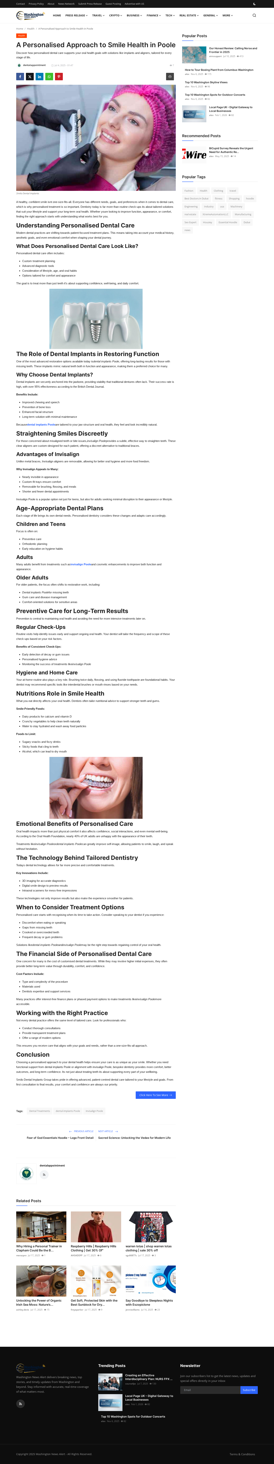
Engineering (191, 206)
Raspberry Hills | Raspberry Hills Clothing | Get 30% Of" (93, 1248)
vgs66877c (131, 1255)
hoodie (250, 198)
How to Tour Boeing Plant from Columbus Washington (219, 69)
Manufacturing (243, 214)
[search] (254, 15)
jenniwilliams (133, 1309)
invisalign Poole (80, 564)
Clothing (218, 190)
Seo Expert (190, 222)
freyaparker (77, 1309)
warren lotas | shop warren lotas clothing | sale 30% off (149, 1248)
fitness (218, 198)
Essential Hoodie (228, 222)
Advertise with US (134, 3)
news (187, 230)
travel (233, 190)
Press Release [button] (75, 15)
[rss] (20, 1404)
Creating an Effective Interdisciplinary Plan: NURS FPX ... (148, 1377)
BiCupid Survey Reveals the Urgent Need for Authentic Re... (231, 150)
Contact (20, 3)
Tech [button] (169, 15)
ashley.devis (22, 1309)
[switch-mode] (255, 4)
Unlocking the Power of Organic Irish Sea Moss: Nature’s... (39, 1302)
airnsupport (215, 56)
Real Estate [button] (187, 15)
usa (222, 206)
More (226, 15)
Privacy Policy (36, 3)
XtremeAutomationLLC (215, 214)
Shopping (234, 198)
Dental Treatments (39, 1111)
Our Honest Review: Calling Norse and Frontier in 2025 (233, 50)
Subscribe (249, 1390)
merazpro (21, 1255)
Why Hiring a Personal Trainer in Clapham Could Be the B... (39, 1248)
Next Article (106, 1131)
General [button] (209, 15)
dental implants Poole (41, 424)
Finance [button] (152, 15)
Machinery (236, 206)
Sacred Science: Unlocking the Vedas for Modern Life (134, 1138)
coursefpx (130, 1383)
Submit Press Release (90, 3)
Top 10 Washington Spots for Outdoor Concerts (215, 94)
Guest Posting (113, 3)
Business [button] (133, 15)
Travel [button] (97, 15)
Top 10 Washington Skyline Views (206, 82)
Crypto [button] (114, 15)
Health (30, 28)
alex (187, 74)
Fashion (189, 190)
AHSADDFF (76, 1255)
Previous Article (83, 1131)
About (51, 3)
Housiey (207, 222)
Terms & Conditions (242, 1454)
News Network (66, 3)
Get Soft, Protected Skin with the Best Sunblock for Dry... (94, 1302)
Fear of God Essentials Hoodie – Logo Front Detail (60, 1138)
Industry (209, 206)
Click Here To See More (153, 1095)
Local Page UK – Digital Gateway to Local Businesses (231, 109)
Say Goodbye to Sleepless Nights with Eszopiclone (149, 1302)
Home (57, 15)
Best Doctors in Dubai (196, 198)
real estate (190, 214)
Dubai (247, 222)
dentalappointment (52, 1165)
